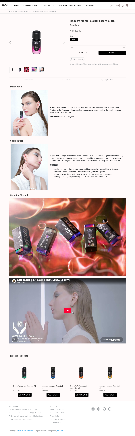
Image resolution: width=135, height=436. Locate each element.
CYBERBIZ (60, 431)
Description (28, 80)
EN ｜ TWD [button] (115, 5)
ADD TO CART (83, 53)
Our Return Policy (56, 422)
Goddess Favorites (47, 5)
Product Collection (30, 5)
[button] (64, 42)
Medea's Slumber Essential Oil (52, 387)
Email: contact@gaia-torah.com (20, 419)
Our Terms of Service (57, 419)
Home (16, 5)
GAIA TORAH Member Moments (70, 5)
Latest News (89, 5)
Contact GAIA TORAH (57, 413)
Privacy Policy (55, 416)
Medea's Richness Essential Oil (109, 387)
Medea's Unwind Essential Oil (24, 386)
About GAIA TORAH (56, 410)
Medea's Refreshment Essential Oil (78, 387)
